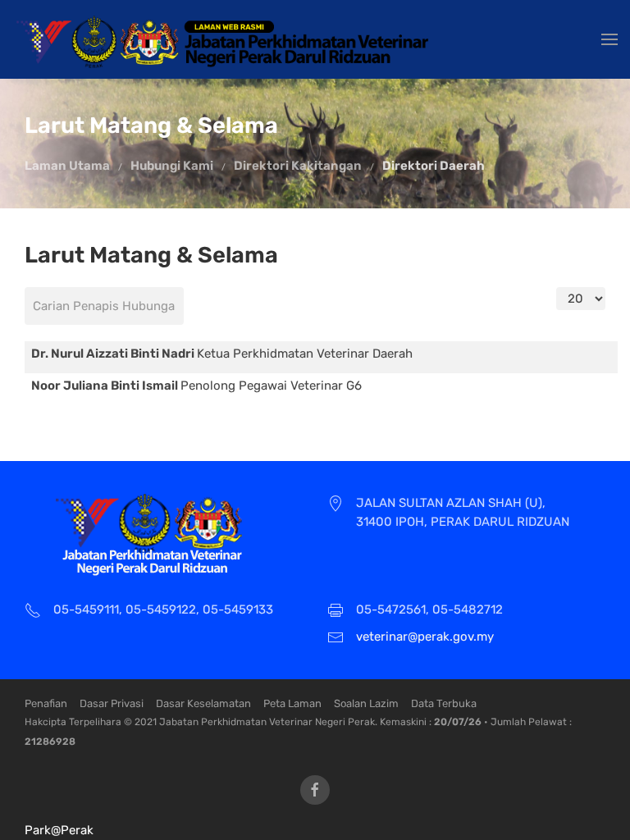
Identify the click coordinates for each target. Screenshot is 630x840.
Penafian (46, 703)
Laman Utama (67, 165)
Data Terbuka (444, 703)
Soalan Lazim (366, 703)
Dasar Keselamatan (203, 703)
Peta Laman (292, 703)
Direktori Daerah (433, 165)
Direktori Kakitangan (298, 165)
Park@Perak (59, 830)
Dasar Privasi (112, 703)
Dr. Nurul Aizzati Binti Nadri (114, 353)
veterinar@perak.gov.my (425, 636)
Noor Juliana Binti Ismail (105, 385)
